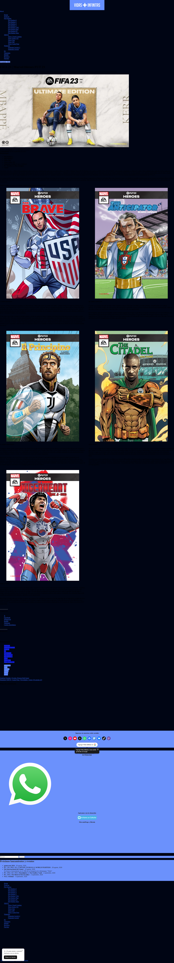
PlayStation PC (13, 31)
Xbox (6, 658)
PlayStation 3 (12, 26)
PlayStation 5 (12, 22)
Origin (6, 673)
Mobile (6, 55)
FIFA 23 (6, 669)
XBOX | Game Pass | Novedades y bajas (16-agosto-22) (21, 680)
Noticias (6, 16)
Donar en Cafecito (10, 957)
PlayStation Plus (13, 29)
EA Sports (7, 665)
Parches (6, 58)
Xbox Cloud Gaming (15, 37)
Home (6, 15)
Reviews (7, 57)
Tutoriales (7, 53)
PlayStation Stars (13, 33)
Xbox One (11, 40)
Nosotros (25, 960)
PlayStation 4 (12, 24)
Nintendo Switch (13, 49)
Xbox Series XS (13, 38)
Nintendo (7, 46)
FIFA (5, 667)
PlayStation (7, 18)
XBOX (6, 35)
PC (5, 51)
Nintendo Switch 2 (14, 47)
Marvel (6, 671)
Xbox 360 (11, 42)
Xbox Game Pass (13, 44)
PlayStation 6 (12, 20)
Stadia (6, 674)
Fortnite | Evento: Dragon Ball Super (14, 678)
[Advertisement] (60, 839)
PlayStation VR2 (13, 27)
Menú (2, 11)
